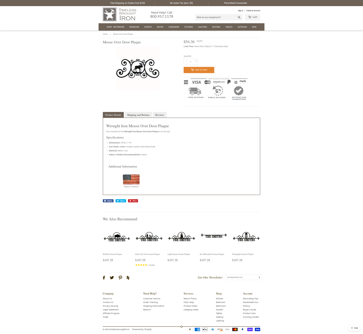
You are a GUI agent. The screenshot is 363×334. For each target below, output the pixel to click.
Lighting (202, 27)
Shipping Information (153, 305)
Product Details (113, 114)
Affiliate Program (111, 313)
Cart (254, 17)
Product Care (249, 313)
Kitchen (188, 27)
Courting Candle (251, 316)
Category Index (191, 309)
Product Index (190, 305)
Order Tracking (150, 302)
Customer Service (151, 298)
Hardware (174, 27)
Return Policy (190, 298)
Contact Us (108, 302)
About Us (107, 298)
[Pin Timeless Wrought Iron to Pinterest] (120, 278)
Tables (228, 27)
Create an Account (253, 11)
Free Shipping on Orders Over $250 (127, 3)
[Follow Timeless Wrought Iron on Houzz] (128, 278)
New (254, 27)
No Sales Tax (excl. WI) (181, 3)
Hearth (148, 27)
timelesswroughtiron (119, 329)
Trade (105, 316)
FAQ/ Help (189, 302)
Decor (160, 27)
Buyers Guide (249, 309)
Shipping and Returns (138, 114)
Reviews (159, 114)
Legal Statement (111, 309)
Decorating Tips (250, 298)
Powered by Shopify (142, 329)
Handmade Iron (250, 302)
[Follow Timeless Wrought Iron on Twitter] (112, 278)
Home (105, 34)
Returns (147, 309)
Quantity (187, 56)
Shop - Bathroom (115, 27)
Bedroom (134, 27)
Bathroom (221, 305)
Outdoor (242, 27)
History (246, 305)
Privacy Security (110, 305)
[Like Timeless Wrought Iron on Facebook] (104, 278)
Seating (216, 27)
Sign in (240, 11)
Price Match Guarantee (235, 3)
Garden (219, 309)
